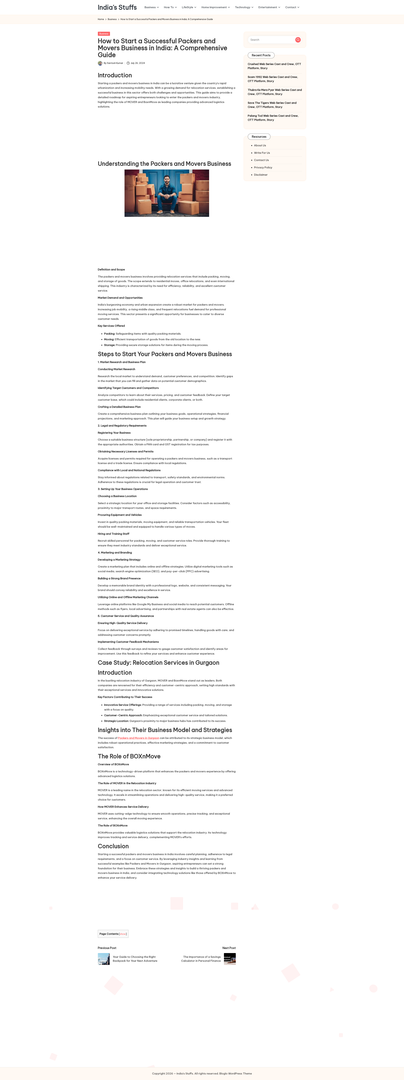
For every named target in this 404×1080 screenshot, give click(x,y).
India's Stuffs (117, 7)
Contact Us (261, 160)
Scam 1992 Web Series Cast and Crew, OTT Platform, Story (273, 79)
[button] (298, 39)
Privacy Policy (263, 167)
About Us (260, 145)
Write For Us (262, 152)
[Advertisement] (166, 133)
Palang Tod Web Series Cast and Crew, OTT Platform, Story (273, 118)
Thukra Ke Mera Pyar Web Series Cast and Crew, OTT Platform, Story (275, 92)
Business (103, 33)
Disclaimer (261, 174)
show (123, 933)
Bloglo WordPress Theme (235, 1073)
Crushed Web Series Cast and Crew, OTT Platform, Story (274, 66)
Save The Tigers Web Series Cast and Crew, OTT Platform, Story (272, 105)
